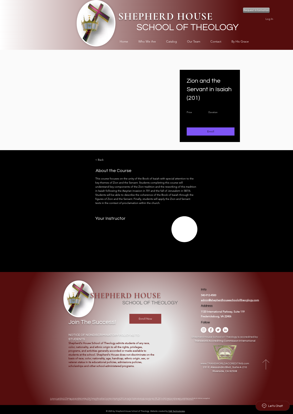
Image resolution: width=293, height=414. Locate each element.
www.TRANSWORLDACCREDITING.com (225, 363)
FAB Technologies (176, 411)
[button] (211, 131)
